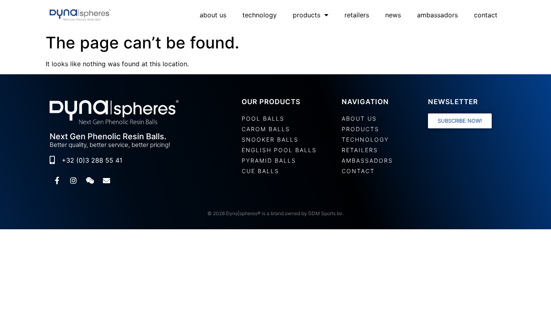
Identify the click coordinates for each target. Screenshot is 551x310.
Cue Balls (260, 171)
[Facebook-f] (57, 180)
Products (306, 15)
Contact (485, 15)
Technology (259, 15)
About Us (213, 15)
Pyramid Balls (269, 160)
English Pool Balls (279, 150)
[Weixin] (90, 180)
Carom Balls (266, 129)
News (393, 15)
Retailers (356, 15)
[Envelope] (106, 180)
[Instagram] (73, 180)
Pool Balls (263, 118)
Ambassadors (437, 15)
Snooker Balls (270, 139)
